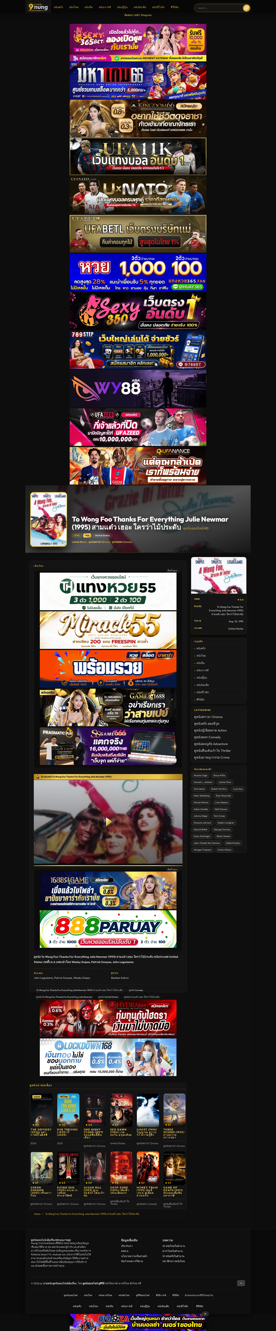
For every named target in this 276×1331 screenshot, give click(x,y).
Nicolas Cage (200, 775)
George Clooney (222, 829)
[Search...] (246, 8)
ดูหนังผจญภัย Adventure (211, 744)
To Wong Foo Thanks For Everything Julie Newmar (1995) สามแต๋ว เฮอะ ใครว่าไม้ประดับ (79, 990)
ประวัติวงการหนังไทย (173, 1261)
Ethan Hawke (223, 836)
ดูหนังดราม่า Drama (99, 541)
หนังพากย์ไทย (105, 1295)
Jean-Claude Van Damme (207, 843)
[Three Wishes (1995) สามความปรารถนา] (175, 1110)
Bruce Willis (219, 775)
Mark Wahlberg (202, 795)
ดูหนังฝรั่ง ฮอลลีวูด (206, 723)
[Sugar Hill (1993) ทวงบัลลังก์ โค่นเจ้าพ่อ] (95, 1168)
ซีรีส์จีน (175, 1295)
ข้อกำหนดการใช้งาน (132, 1261)
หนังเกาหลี (105, 7)
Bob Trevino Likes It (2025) (67, 1132)
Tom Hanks (199, 788)
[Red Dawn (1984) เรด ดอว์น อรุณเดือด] (121, 1110)
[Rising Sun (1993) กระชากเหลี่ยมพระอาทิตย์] (68, 1168)
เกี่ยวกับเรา (127, 1245)
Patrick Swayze (63, 978)
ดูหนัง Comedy (136, 990)
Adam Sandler (201, 809)
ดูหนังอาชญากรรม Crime (211, 757)
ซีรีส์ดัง (175, 7)
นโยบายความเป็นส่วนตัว (134, 1256)
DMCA (124, 1251)
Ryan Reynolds (223, 795)
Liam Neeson (221, 802)
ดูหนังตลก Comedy (122, 541)
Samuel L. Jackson (203, 782)
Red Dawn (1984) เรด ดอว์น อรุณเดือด (121, 1132)
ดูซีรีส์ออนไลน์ (142, 1295)
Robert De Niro (219, 788)
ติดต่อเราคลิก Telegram (138, 15)
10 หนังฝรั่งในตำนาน (173, 1256)
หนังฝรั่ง (58, 7)
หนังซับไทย (124, 1295)
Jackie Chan (225, 782)
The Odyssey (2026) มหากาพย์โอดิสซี (41, 1132)
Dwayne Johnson (202, 822)
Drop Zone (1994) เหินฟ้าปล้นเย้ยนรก (119, 1190)
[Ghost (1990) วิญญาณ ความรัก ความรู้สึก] (148, 1110)
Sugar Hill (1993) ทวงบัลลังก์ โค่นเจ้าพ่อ (94, 1191)
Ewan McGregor (202, 836)
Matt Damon (221, 809)
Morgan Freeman (202, 849)
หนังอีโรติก (158, 7)
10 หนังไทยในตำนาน (173, 1245)
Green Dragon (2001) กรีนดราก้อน (41, 1191)
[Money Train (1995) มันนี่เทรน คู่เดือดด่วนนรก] (148, 1168)
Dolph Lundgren (226, 822)
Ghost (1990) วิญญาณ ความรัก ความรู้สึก (147, 1132)
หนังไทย (73, 7)
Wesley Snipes (81, 978)
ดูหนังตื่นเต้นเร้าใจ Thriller (212, 751)
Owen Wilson (224, 849)
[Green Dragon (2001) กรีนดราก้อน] (42, 1168)
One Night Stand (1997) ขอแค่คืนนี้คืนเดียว (93, 1133)
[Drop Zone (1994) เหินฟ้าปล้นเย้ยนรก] (121, 1168)
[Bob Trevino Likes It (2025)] (68, 1110)
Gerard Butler (200, 829)
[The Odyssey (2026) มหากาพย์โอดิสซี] (42, 1110)
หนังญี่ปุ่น (122, 7)
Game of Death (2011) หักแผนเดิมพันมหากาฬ (173, 1191)
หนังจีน (88, 7)
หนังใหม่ (88, 1295)
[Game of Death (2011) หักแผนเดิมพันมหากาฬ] (175, 1168)
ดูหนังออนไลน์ (71, 1295)
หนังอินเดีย (140, 7)
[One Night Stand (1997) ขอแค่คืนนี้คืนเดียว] (95, 1110)
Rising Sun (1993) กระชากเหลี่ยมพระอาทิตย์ (67, 1191)
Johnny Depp (200, 815)
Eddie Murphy (233, 843)
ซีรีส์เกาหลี (161, 1295)
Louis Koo (238, 788)
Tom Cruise (219, 815)
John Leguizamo (43, 978)
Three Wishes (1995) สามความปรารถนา (174, 1133)
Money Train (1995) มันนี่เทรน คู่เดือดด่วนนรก (147, 1191)
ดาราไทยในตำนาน (172, 1251)
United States (79, 541)
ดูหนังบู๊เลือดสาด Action (210, 730)
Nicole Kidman (201, 802)
